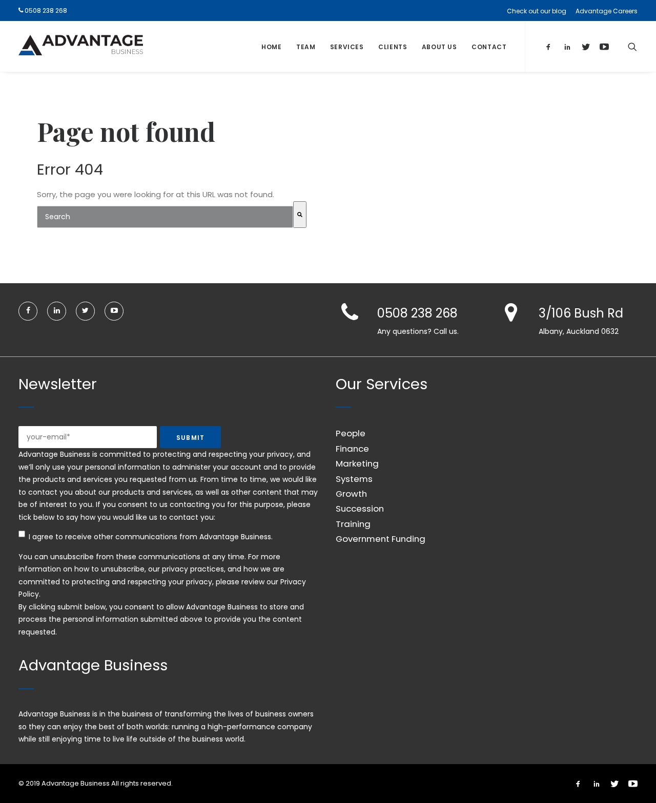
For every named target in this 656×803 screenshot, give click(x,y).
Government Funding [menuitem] (380, 539)
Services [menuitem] (347, 47)
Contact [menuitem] (488, 47)
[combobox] (165, 217)
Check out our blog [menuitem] (536, 11)
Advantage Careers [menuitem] (607, 11)
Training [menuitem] (353, 524)
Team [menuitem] (305, 47)
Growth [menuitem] (351, 494)
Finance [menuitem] (352, 448)
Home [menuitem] (271, 47)
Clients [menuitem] (392, 47)
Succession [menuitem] (360, 508)
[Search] (299, 214)
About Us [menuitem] (439, 47)
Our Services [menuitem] (381, 384)
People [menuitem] (350, 433)
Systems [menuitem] (354, 479)
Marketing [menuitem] (357, 463)
